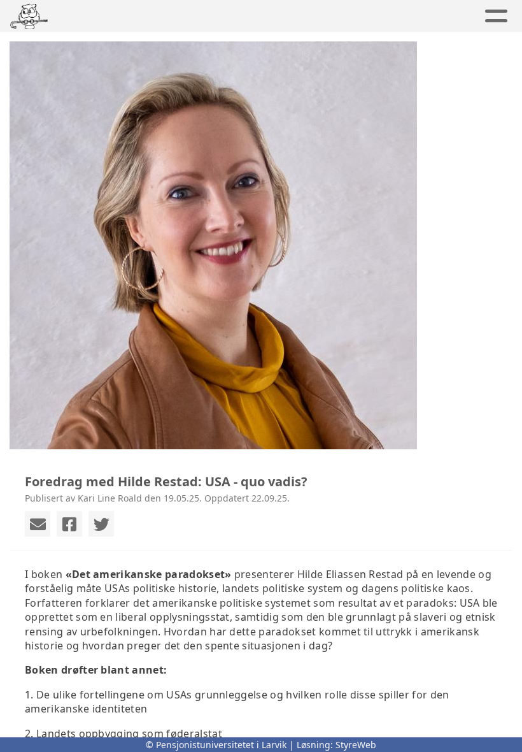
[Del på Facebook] (69, 524)
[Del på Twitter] (101, 524)
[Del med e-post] (37, 524)
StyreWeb (355, 745)
